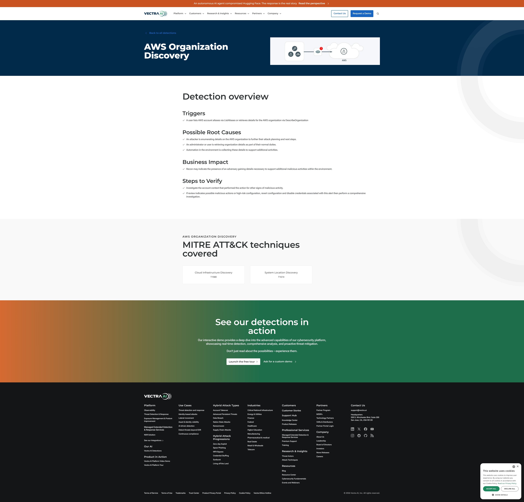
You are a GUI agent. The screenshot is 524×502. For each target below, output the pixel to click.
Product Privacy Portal (211, 493)
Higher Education (255, 430)
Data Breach (218, 418)
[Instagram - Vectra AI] (352, 435)
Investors (320, 449)
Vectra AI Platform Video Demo (157, 461)
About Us (320, 437)
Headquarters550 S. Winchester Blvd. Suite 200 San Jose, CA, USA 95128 (365, 417)
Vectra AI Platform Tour (153, 465)
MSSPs (319, 414)
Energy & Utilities (255, 414)
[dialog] (500, 481)
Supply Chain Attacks (222, 430)
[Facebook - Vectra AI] (365, 429)
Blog (284, 471)
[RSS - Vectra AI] (372, 435)
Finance (251, 418)
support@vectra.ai (359, 410)
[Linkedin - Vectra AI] (352, 429)
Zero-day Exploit (220, 444)
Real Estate (252, 442)
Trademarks (181, 493)
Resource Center (289, 475)
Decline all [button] (509, 489)
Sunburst (217, 460)
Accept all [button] (491, 489)
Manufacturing (254, 434)
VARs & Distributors (324, 422)
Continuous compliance (189, 434)
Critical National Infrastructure (260, 410)
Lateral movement (186, 418)
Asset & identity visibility (189, 422)
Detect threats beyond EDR (190, 430)
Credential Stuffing (221, 456)
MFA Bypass (218, 452)
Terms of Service (151, 493)
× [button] (517, 467)
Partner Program (323, 410)
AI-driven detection (187, 426)
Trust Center (194, 493)
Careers (319, 456)
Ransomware (218, 426)
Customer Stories (291, 410)
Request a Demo (362, 13)
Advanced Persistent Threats (225, 414)
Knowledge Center (289, 420)
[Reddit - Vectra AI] (359, 435)
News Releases (322, 453)
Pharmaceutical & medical (259, 438)
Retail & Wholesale (255, 446)
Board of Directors (324, 445)
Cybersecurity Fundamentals (294, 479)
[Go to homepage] (155, 13)
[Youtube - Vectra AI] (372, 429)
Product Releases (289, 424)
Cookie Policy (244, 493)
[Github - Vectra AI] (365, 435)
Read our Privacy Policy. (507, 483)
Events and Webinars (291, 483)
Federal (251, 422)
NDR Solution (149, 435)
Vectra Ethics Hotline (262, 493)
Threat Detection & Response (156, 414)
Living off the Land (220, 464)
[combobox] (513, 466)
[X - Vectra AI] (359, 429)
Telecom (251, 450)
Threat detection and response (191, 410)
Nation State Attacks (221, 422)
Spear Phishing (219, 448)
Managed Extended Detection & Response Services (158, 428)
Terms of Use (166, 493)
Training (285, 445)
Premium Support (289, 441)
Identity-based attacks (188, 414)
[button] (501, 495)
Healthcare (252, 426)
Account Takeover (220, 410)
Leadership (321, 441)
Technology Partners (325, 418)
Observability (149, 410)
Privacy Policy (230, 493)
